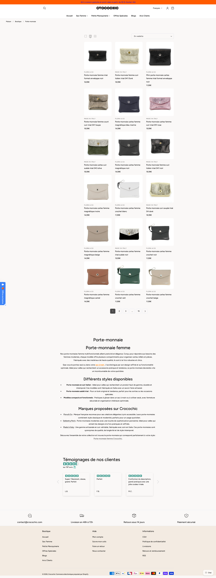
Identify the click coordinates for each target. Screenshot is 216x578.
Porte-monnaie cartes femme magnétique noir (127, 166)
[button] (44, 8)
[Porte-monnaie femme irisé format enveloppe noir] (98, 56)
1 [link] (112, 311)
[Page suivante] (145, 311)
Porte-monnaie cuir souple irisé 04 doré (159, 210)
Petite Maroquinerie (50, 546)
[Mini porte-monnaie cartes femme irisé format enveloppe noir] (160, 56)
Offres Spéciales (49, 551)
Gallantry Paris (69, 421)
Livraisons (146, 546)
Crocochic (52, 574)
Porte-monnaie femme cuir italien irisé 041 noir (157, 166)
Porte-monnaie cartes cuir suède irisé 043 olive (95, 166)
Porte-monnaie (30, 21)
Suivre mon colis (99, 541)
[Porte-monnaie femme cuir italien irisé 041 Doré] (129, 56)
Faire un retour (98, 546)
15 (139, 311)
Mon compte (97, 537)
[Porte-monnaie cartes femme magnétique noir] (129, 145)
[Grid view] (85, 36)
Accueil (45, 537)
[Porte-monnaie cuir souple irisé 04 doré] (160, 189)
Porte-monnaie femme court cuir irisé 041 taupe (96, 123)
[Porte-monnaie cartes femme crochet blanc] (129, 189)
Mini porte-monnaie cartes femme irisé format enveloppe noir (159, 78)
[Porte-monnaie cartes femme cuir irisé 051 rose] (160, 102)
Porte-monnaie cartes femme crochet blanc (127, 210)
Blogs (44, 555)
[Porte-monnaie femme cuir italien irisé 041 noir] (160, 145)
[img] (109, 464)
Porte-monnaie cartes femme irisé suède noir (127, 253)
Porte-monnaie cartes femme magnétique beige (96, 253)
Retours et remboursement (153, 551)
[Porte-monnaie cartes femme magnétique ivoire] (98, 189)
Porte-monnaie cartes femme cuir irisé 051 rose (158, 123)
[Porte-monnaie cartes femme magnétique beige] (98, 232)
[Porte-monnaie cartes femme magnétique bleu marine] (129, 102)
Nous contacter (99, 551)
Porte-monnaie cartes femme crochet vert (127, 296)
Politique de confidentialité (154, 541)
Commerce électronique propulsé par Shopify (72, 574)
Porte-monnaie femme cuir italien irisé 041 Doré (126, 77)
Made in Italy (68, 427)
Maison (8, 21)
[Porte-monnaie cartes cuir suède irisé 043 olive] (98, 145)
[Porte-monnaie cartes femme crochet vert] (129, 275)
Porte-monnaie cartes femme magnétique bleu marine (127, 123)
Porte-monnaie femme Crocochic (108, 438)
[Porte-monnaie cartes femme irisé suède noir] (129, 232)
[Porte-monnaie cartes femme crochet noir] (160, 232)
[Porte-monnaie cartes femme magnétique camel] (98, 275)
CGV (144, 537)
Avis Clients (47, 560)
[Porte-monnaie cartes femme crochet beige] (160, 275)
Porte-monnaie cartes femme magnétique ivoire (96, 210)
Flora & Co (68, 414)
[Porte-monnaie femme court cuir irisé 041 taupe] (98, 102)
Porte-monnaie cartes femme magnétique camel (96, 296)
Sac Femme (47, 541)
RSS (144, 555)
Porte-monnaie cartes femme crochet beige (158, 296)
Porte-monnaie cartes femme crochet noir (158, 253)
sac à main (100, 365)
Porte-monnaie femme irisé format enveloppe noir (96, 77)
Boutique (18, 21)
